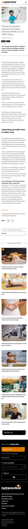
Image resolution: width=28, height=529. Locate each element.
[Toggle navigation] (26, 2)
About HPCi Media (7, 496)
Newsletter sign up (7, 499)
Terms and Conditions (8, 506)
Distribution (24, 274)
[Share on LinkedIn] (8, 220)
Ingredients (3, 41)
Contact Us (5, 501)
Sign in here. (15, 453)
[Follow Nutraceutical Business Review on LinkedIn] (14, 477)
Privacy (4, 508)
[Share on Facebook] (12, 220)
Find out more (5, 457)
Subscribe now (8, 432)
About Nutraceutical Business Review (13, 494)
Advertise (4, 503)
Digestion (8, 41)
